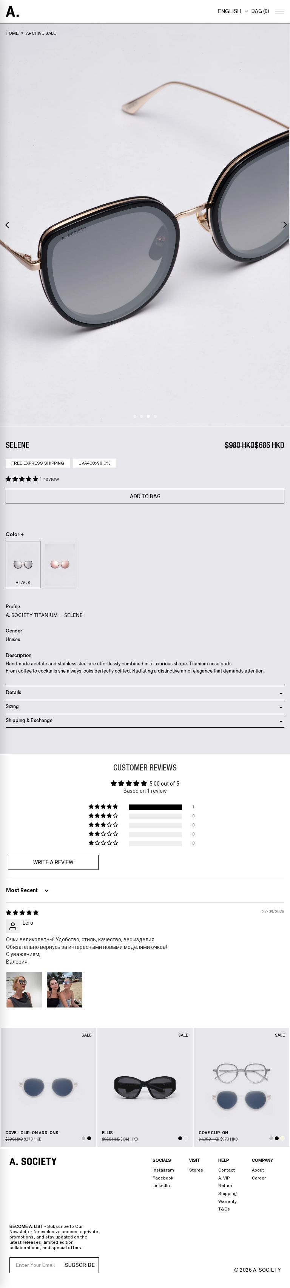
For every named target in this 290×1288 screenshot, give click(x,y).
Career (259, 1178)
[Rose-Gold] (60, 564)
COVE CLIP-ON (213, 1132)
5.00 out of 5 (164, 784)
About (258, 1170)
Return (225, 1185)
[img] (22, 913)
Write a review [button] (53, 862)
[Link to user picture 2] (64, 990)
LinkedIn (161, 1185)
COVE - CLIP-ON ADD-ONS (32, 1132)
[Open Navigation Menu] (278, 11)
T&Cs (224, 1209)
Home (12, 33)
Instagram (163, 1170)
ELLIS (107, 1132)
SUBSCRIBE (80, 1265)
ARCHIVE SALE (41, 33)
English (229, 11)
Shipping (227, 1193)
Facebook (163, 1178)
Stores (196, 1170)
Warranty (227, 1201)
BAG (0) (260, 11)
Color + (15, 535)
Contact (226, 1170)
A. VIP (224, 1178)
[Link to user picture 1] (24, 990)
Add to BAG (145, 496)
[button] (22, 479)
